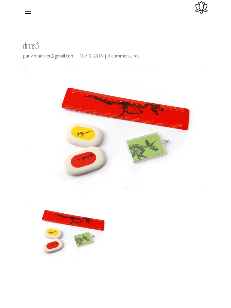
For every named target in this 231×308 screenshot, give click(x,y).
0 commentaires (124, 56)
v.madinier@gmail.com (53, 56)
